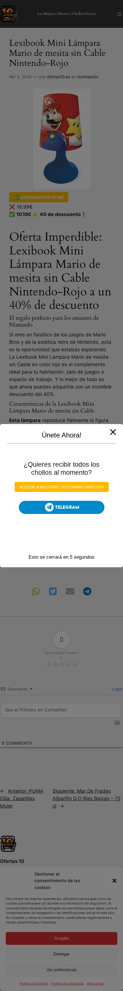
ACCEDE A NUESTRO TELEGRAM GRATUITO (61, 487)
